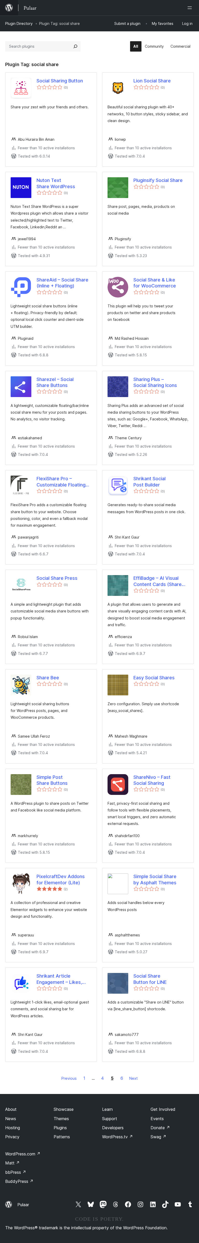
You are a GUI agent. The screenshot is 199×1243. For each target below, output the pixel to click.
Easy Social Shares (154, 677)
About (11, 1109)
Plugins (60, 1127)
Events (157, 1118)
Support (109, 1118)
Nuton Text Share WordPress (56, 183)
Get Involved (163, 1109)
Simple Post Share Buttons (52, 780)
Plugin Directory (19, 23)
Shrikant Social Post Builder (149, 481)
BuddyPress (19, 1181)
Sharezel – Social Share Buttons (55, 382)
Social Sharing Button (60, 80)
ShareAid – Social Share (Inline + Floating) (62, 282)
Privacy (12, 1136)
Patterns (62, 1136)
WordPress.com (22, 1153)
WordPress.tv (117, 1136)
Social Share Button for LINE (150, 979)
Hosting (12, 1127)
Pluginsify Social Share (158, 180)
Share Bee (48, 677)
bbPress (15, 1172)
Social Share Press (57, 578)
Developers (113, 1127)
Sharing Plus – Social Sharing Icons (155, 382)
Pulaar (23, 1204)
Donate (160, 1127)
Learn (107, 1109)
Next (133, 1078)
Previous (69, 1078)
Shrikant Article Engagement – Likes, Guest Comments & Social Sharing (59, 979)
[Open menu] (190, 8)
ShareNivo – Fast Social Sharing (151, 780)
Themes (61, 1118)
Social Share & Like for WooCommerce (154, 282)
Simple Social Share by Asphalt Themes (154, 879)
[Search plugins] (75, 46)
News (10, 1118)
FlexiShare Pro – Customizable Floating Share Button (61, 482)
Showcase (64, 1109)
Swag (158, 1136)
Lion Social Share (152, 80)
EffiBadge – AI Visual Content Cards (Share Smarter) (157, 581)
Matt (12, 1163)
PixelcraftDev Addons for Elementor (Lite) (61, 879)
